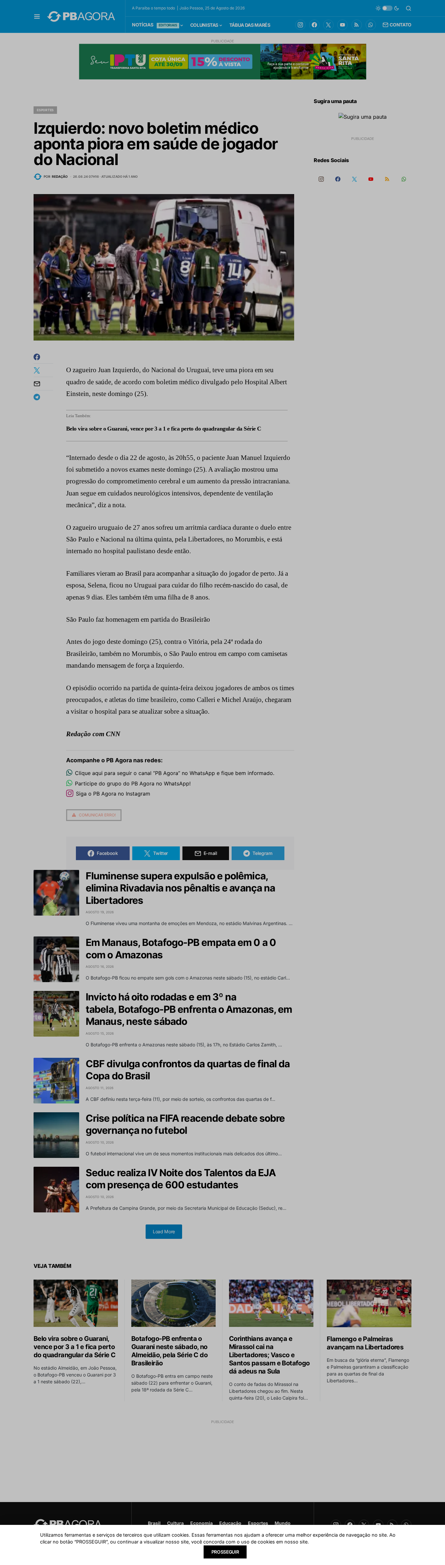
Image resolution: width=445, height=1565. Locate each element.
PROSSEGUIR (225, 1552)
